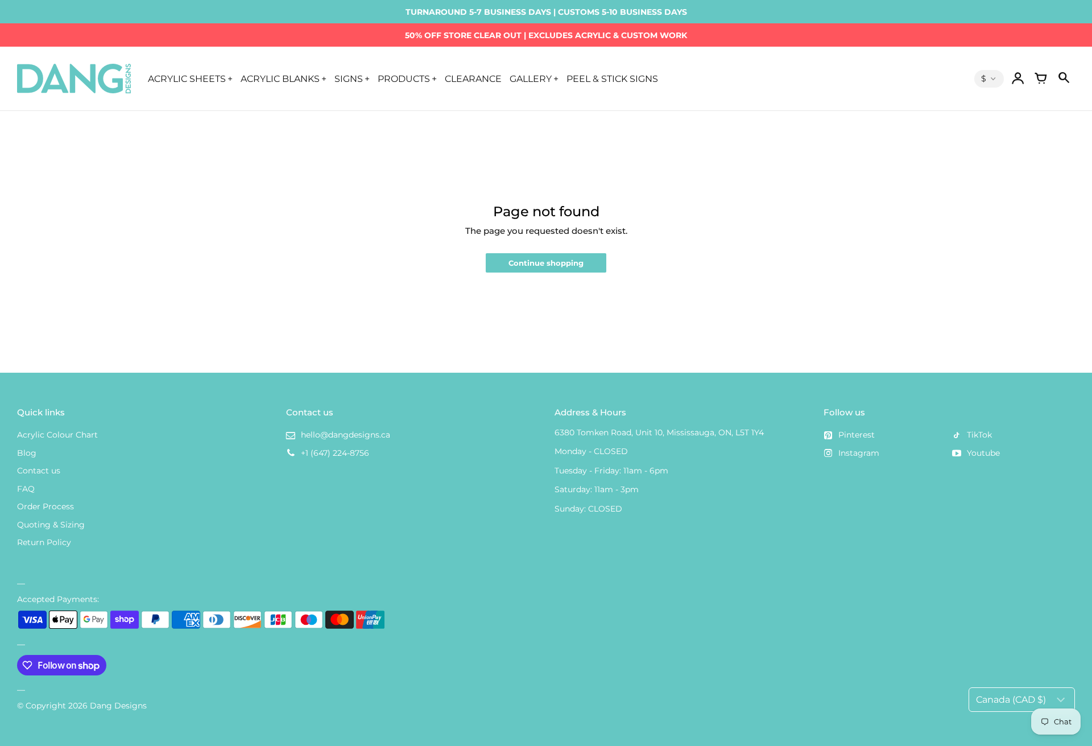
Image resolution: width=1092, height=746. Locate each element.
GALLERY (531, 78)
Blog (26, 453)
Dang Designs (118, 705)
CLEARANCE (473, 78)
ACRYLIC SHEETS (187, 78)
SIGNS (348, 78)
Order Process (45, 506)
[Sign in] (1018, 78)
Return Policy (44, 542)
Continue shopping (546, 263)
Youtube (983, 453)
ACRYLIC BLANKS (280, 78)
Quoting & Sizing (51, 525)
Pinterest (856, 435)
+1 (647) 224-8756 (335, 453)
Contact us (38, 470)
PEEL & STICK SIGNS (612, 78)
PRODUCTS (404, 78)
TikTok (979, 435)
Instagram (858, 453)
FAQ (26, 489)
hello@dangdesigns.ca (345, 435)
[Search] (1063, 78)
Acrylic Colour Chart (57, 435)
